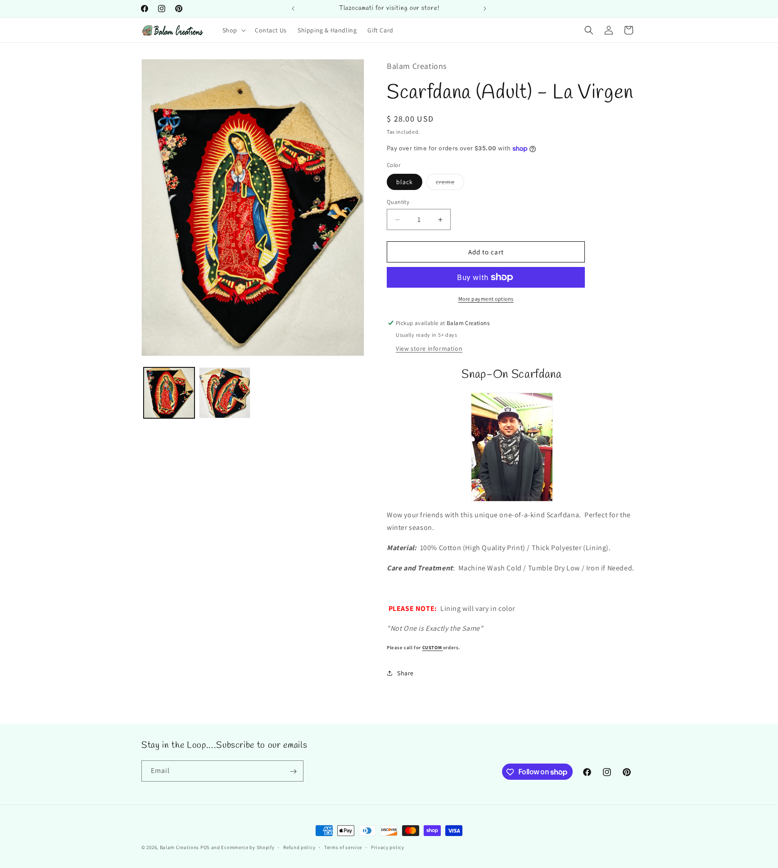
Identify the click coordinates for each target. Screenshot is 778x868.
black (404, 182)
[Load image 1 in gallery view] (169, 392)
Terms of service (343, 847)
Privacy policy (387, 847)
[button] (233, 30)
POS (205, 847)
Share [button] (405, 673)
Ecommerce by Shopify (247, 847)
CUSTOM (432, 647)
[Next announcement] (485, 8)
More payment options (486, 298)
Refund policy (299, 847)
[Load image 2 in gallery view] (224, 392)
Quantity (398, 202)
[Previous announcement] (293, 8)
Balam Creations (179, 847)
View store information (429, 348)
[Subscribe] (293, 771)
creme (450, 183)
